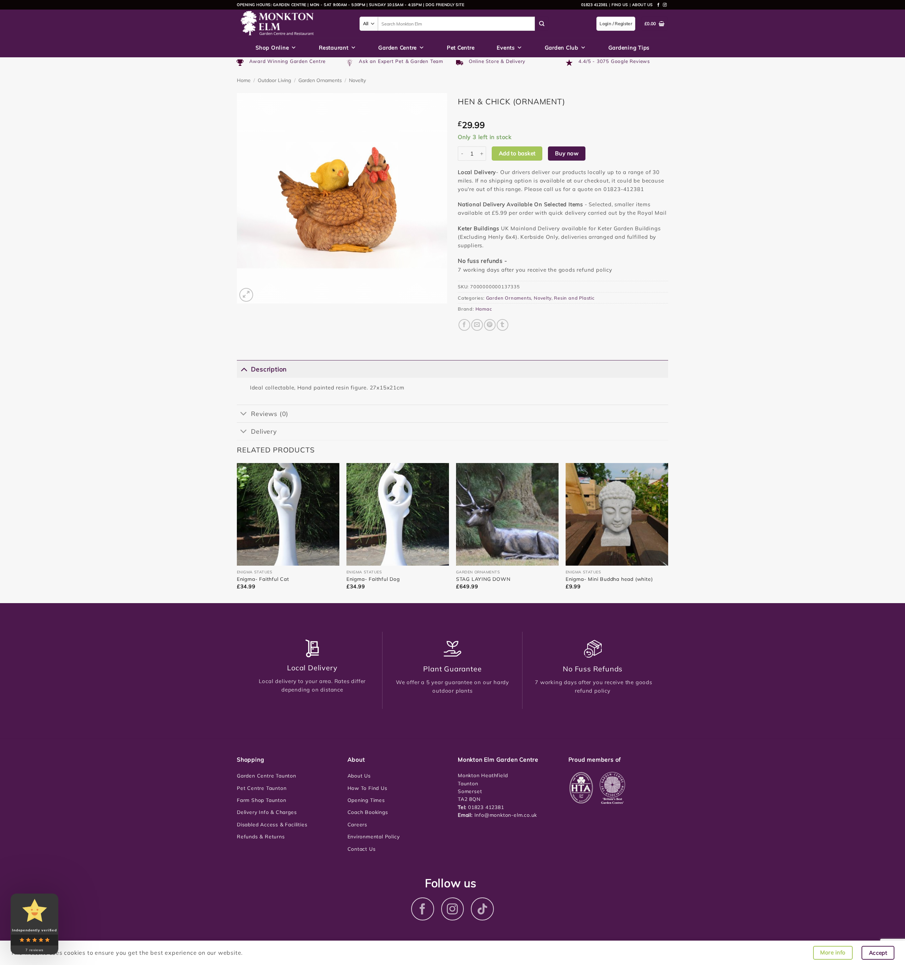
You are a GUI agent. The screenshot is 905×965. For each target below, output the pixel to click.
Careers (358, 824)
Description (269, 369)
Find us (620, 4)
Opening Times (366, 800)
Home (244, 80)
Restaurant (334, 47)
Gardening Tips (629, 47)
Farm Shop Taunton (261, 800)
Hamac (483, 309)
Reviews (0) (269, 413)
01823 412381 (594, 4)
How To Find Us (367, 788)
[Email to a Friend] (477, 325)
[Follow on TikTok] (482, 908)
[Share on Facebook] (464, 325)
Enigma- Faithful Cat (263, 579)
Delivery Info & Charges (267, 812)
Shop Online (272, 47)
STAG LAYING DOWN (483, 579)
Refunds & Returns (261, 836)
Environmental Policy (374, 836)
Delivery (263, 431)
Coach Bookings (368, 812)
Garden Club (561, 47)
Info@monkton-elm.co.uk (505, 815)
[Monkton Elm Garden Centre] (293, 24)
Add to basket (517, 153)
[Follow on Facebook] (658, 5)
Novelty (357, 80)
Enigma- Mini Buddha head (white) (609, 579)
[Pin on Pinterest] (490, 325)
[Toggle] (244, 368)
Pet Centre (461, 47)
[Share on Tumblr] (502, 325)
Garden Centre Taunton (266, 776)
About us (642, 4)
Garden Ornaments (320, 80)
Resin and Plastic (574, 298)
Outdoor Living (274, 80)
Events (506, 47)
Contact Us (362, 849)
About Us (359, 776)
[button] (246, 295)
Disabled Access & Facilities (272, 824)
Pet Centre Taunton (261, 788)
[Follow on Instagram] (665, 5)
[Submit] (542, 24)
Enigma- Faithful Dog (373, 579)
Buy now (566, 153)
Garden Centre (397, 47)
